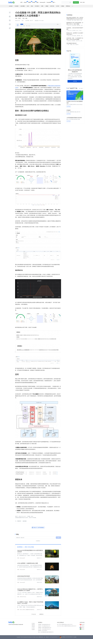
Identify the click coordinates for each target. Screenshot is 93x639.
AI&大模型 (69, 20)
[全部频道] (72, 6)
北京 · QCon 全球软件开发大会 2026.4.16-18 (64, 624)
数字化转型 (74, 25)
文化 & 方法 (70, 25)
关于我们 (33, 623)
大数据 (71, 44)
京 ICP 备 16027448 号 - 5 (54, 637)
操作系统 (24, 521)
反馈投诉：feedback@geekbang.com (44, 627)
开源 (81, 35)
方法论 (80, 30)
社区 (74, 44)
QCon (77, 30)
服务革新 (78, 25)
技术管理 (73, 30)
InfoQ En (82, 624)
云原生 (82, 25)
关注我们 (33, 629)
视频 (75, 20)
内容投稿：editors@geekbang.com (44, 624)
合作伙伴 (33, 626)
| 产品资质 (74, 637)
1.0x (58, 24)
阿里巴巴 (19, 521)
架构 (72, 20)
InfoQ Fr (82, 627)
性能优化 (82, 20)
